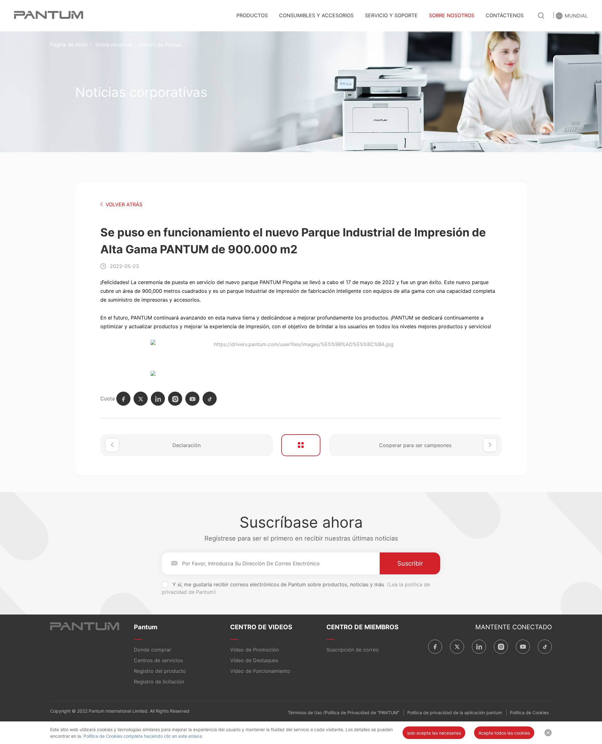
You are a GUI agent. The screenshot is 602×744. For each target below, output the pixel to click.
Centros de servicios (158, 660)
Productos (252, 15)
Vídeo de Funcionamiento (260, 671)
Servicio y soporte (391, 15)
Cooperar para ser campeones (415, 445)
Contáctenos (505, 15)
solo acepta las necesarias (434, 733)
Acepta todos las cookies (504, 733)
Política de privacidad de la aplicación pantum (454, 712)
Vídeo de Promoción (254, 649)
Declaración (186, 445)
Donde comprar (152, 649)
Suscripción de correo (352, 649)
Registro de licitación (159, 681)
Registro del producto (160, 671)
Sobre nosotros (451, 15)
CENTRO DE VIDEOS (261, 627)
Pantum (145, 627)
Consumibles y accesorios (316, 15)
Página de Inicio (69, 44)
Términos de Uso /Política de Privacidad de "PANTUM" (343, 712)
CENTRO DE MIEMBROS (362, 627)
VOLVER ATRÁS (124, 204)
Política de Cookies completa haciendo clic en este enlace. (142, 736)
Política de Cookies (529, 712)
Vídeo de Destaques (254, 660)
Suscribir (410, 563)
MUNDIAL (576, 16)
